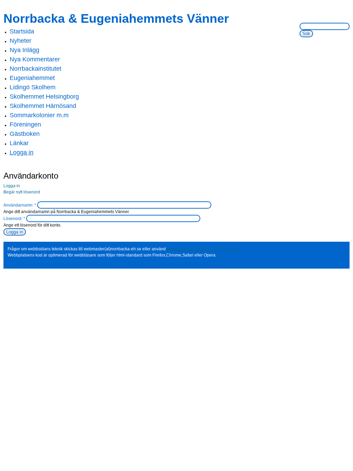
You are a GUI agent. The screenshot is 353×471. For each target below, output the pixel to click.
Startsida (22, 31)
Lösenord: (14, 218)
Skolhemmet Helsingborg (44, 96)
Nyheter (20, 40)
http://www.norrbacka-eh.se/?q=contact (203, 249)
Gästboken (25, 133)
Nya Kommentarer (35, 59)
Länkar (19, 143)
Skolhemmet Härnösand (43, 105)
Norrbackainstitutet (35, 68)
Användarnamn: (19, 205)
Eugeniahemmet (32, 77)
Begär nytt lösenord (21, 192)
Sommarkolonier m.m (39, 115)
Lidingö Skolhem (33, 87)
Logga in (21, 152)
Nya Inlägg (24, 50)
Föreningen (25, 124)
